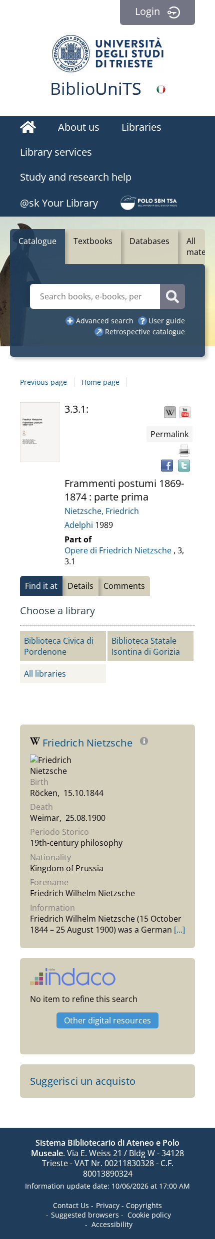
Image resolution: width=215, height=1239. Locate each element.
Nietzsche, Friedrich (101, 510)
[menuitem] (28, 128)
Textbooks (93, 241)
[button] (170, 412)
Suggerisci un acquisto (83, 1081)
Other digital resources (107, 1020)
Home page (101, 382)
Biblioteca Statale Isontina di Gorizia (146, 646)
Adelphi (79, 524)
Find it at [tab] (41, 585)
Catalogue (37, 241)
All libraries (45, 673)
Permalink (169, 434)
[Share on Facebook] (167, 466)
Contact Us (71, 1205)
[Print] (184, 451)
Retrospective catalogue (145, 331)
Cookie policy (149, 1215)
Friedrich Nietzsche (88, 742)
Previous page (43, 382)
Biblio (96, 88)
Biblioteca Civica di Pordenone (59, 646)
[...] (179, 929)
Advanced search (105, 320)
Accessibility (112, 1224)
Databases (150, 241)
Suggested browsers (85, 1215)
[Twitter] (184, 466)
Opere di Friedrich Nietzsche (118, 550)
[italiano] (161, 89)
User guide (166, 320)
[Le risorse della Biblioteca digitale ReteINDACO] (73, 982)
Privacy (108, 1205)
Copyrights (144, 1205)
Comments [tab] (124, 585)
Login (147, 11)
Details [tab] (81, 585)
